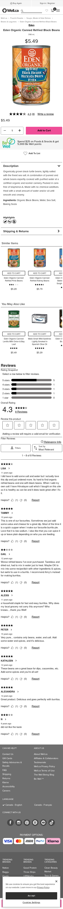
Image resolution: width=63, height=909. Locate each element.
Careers (6, 790)
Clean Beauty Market (51, 869)
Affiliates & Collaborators (46, 758)
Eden (31, 25)
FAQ (4, 770)
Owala (5, 876)
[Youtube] (43, 822)
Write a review (45, 114)
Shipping (6, 774)
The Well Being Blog (44, 774)
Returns (6, 778)
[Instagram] (18, 822)
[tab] (31, 165)
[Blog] (35, 822)
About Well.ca (40, 754)
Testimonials (40, 762)
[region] (31, 891)
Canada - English (13, 805)
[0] (52, 10)
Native (5, 868)
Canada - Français (43, 805)
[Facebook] (10, 822)
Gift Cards (7, 758)
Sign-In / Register (47, 3)
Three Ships (29, 872)
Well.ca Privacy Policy (44, 766)
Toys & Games (51, 875)
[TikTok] (51, 822)
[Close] (56, 881)
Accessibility (8, 786)
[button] (4, 130)
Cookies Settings (31, 902)
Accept (31, 895)
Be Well (39, 779)
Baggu (5, 872)
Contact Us (7, 754)
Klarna (5, 782)
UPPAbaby (28, 876)
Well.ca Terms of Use (44, 770)
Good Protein (30, 868)
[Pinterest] (27, 822)
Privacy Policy (43, 887)
